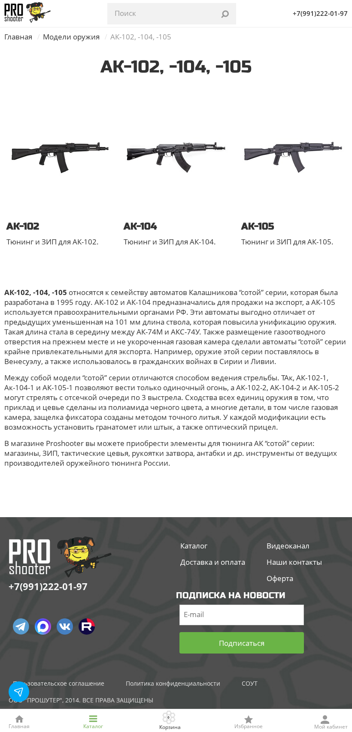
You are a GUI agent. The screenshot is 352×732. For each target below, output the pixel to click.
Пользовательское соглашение (58, 683)
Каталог (193, 546)
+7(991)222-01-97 (320, 13)
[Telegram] (21, 626)
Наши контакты (294, 562)
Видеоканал (288, 546)
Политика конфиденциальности (173, 683)
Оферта (280, 578)
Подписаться (241, 643)
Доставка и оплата (212, 562)
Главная (18, 37)
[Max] (43, 626)
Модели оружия (71, 37)
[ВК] (65, 626)
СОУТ (250, 683)
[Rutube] (87, 626)
